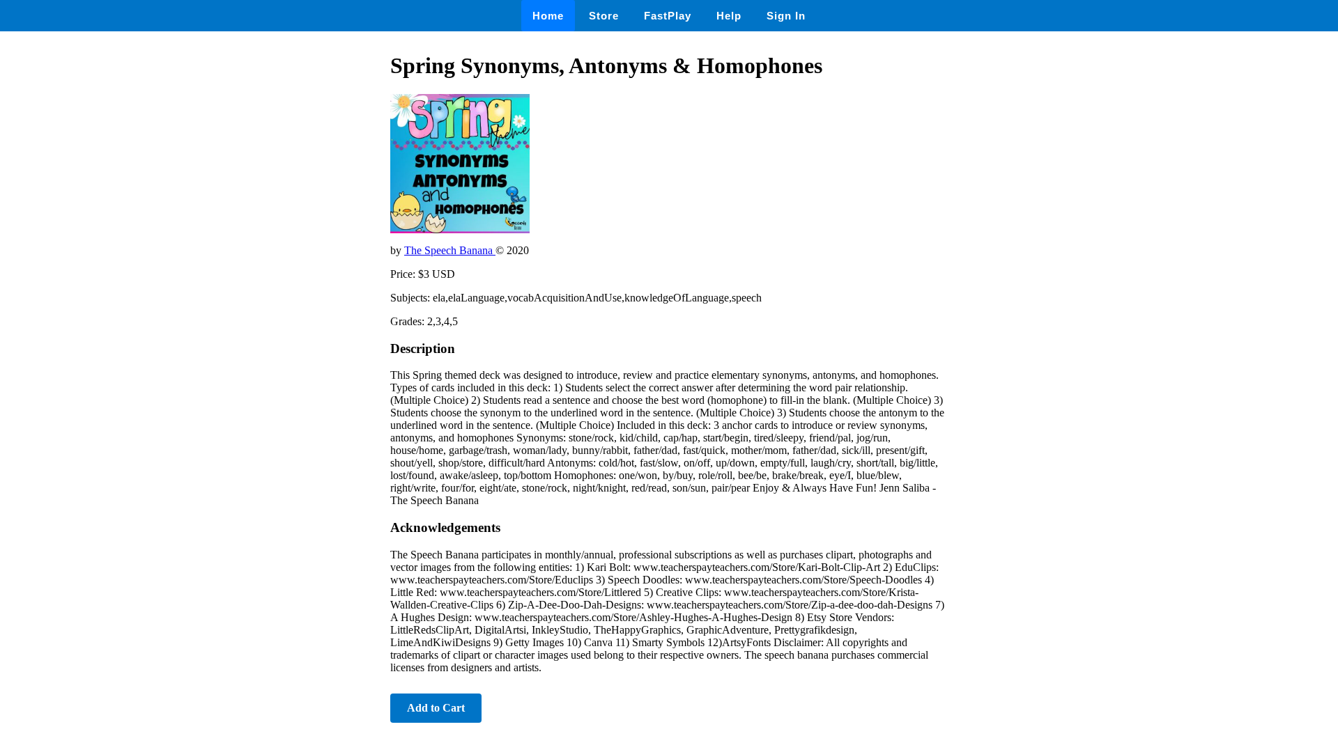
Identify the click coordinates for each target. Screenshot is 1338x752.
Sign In (786, 16)
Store (604, 16)
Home (548, 16)
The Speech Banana (449, 250)
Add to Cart (436, 708)
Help (728, 16)
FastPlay (667, 16)
